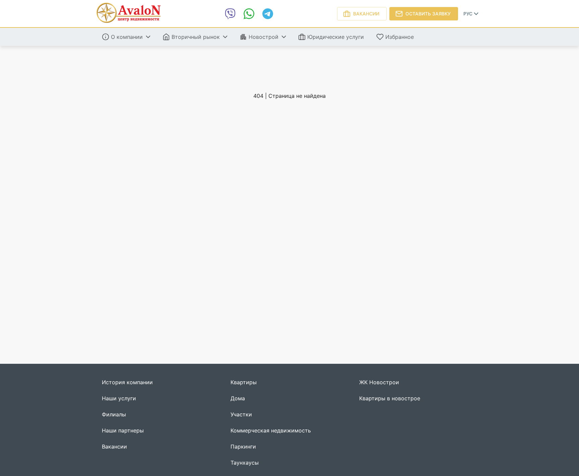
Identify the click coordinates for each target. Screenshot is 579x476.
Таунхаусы (245, 463)
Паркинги (243, 447)
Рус (467, 13)
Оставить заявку (428, 13)
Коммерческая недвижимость (271, 430)
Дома (238, 398)
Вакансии (366, 13)
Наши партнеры (123, 430)
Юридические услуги (335, 36)
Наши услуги (119, 398)
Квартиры (244, 382)
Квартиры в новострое (389, 398)
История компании (127, 382)
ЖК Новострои (379, 382)
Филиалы (114, 414)
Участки (241, 414)
